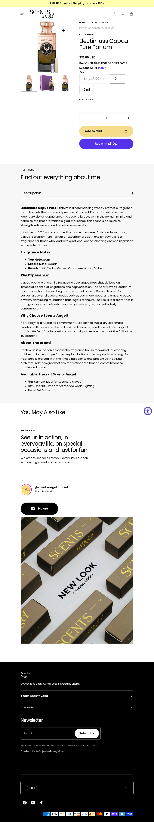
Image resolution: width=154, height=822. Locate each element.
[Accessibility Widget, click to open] (148, 411)
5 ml (88, 90)
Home (82, 22)
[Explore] (26, 489)
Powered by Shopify (69, 683)
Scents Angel (43, 683)
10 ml (119, 80)
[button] (22, 14)
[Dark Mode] (115, 14)
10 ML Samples (100, 22)
